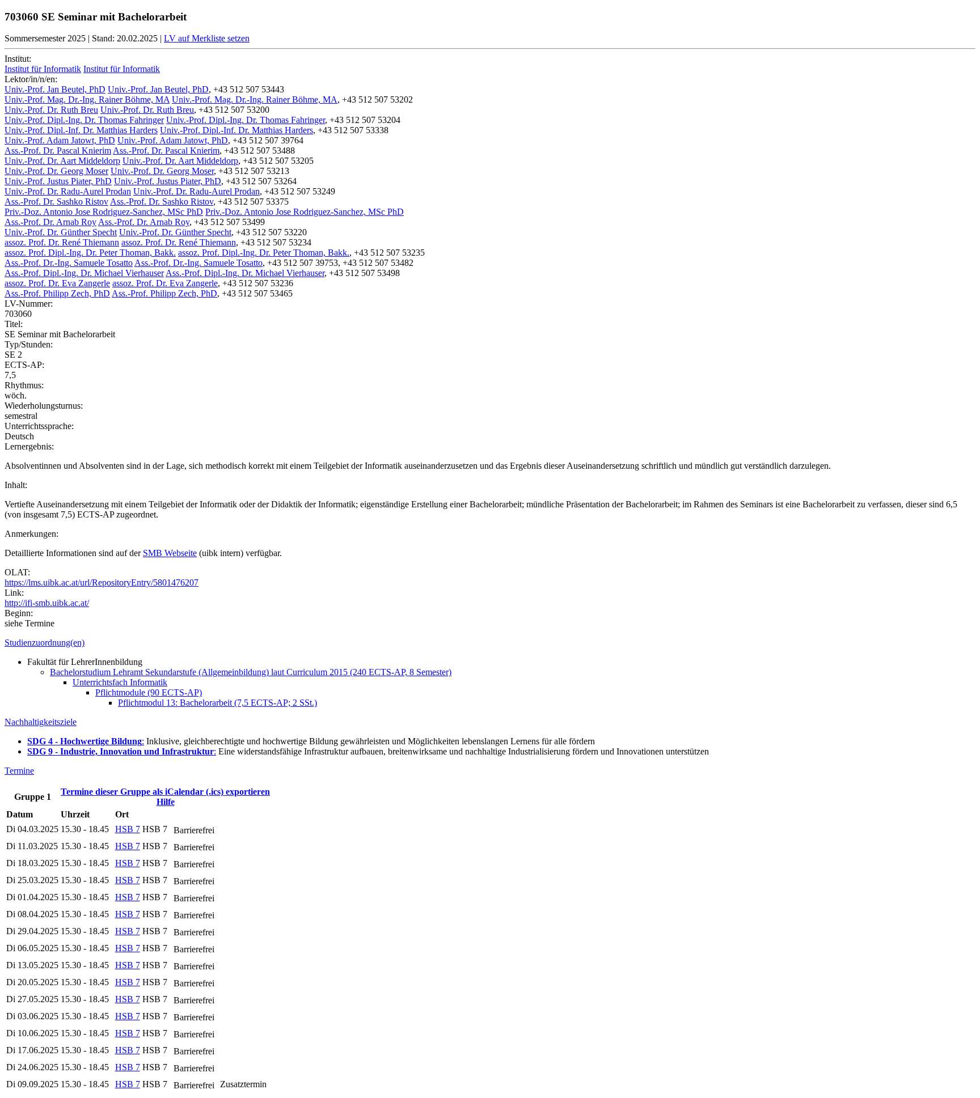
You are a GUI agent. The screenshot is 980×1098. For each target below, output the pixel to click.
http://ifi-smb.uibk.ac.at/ (47, 603)
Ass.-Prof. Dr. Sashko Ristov (56, 201)
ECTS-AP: (24, 365)
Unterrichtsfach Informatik (120, 682)
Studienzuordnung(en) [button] (45, 642)
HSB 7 (127, 829)
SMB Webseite (170, 553)
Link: (14, 592)
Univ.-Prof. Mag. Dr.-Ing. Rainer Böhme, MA (87, 99)
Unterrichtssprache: (39, 426)
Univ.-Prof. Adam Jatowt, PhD (60, 140)
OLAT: (17, 572)
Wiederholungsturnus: (44, 405)
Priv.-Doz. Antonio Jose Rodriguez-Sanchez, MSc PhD (104, 212)
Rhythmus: (24, 385)
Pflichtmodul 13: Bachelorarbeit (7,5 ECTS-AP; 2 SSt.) (217, 702)
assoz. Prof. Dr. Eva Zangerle (57, 283)
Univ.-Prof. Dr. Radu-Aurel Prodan (68, 191)
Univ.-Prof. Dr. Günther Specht (61, 232)
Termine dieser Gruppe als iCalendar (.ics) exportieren (165, 791)
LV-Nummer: (29, 303)
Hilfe (166, 802)
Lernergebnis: (29, 446)
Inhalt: (16, 485)
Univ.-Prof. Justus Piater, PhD (58, 181)
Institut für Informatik (43, 69)
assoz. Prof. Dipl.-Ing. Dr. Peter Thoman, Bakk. (90, 252)
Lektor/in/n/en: (31, 79)
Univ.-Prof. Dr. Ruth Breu (51, 110)
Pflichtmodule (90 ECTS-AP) (148, 692)
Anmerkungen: (31, 534)
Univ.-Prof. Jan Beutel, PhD (55, 89)
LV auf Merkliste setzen (207, 38)
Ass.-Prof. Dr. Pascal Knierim (58, 150)
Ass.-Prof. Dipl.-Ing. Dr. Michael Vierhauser (84, 273)
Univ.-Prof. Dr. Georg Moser (56, 171)
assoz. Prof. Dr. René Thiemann (62, 242)
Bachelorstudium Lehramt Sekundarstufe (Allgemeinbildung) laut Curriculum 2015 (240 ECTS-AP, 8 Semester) (250, 672)
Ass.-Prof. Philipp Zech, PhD (57, 293)
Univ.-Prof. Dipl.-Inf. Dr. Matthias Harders (81, 130)
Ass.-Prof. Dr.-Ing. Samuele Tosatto (69, 263)
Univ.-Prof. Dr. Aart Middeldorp (62, 161)
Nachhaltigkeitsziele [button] (41, 722)
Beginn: (19, 613)
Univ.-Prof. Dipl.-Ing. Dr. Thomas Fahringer (84, 120)
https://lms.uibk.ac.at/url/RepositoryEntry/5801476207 (101, 582)
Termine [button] (19, 770)
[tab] (490, 643)
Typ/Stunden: (29, 344)
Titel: (14, 324)
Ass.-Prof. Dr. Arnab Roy (50, 222)
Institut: (18, 58)
